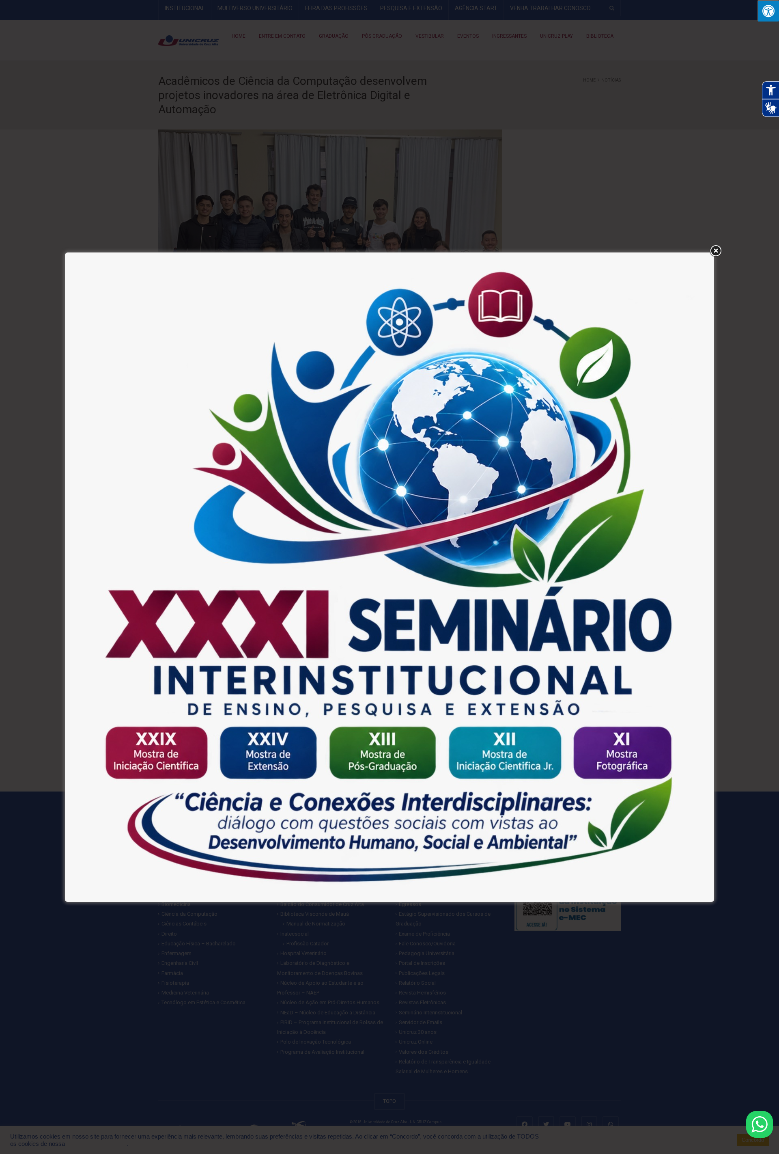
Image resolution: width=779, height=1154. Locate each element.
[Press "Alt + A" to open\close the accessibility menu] (768, 11)
